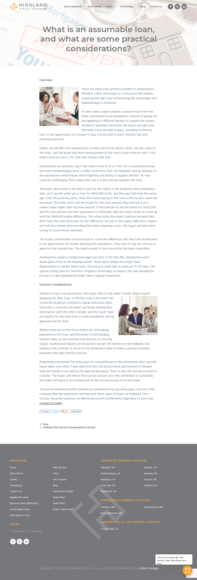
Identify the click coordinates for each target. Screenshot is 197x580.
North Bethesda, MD (111, 513)
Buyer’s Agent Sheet (63, 509)
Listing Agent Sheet (20, 509)
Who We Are (59, 468)
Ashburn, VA (150, 468)
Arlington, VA (108, 468)
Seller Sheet (59, 503)
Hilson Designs (149, 568)
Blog (45, 424)
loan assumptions (77, 427)
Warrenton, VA (108, 491)
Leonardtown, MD (153, 507)
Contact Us (16, 491)
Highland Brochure (19, 497)
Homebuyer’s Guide (63, 491)
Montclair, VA (108, 486)
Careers (14, 480)
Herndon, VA (150, 474)
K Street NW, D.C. (110, 529)
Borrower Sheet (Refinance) (24, 503)
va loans (91, 427)
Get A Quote (59, 480)
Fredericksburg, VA (110, 474)
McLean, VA (150, 480)
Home (13, 468)
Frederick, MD (108, 507)
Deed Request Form (20, 515)
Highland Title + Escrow (55, 427)
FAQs (55, 474)
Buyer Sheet (59, 497)
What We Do (16, 474)
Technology (16, 486)
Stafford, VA (150, 486)
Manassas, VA (108, 480)
